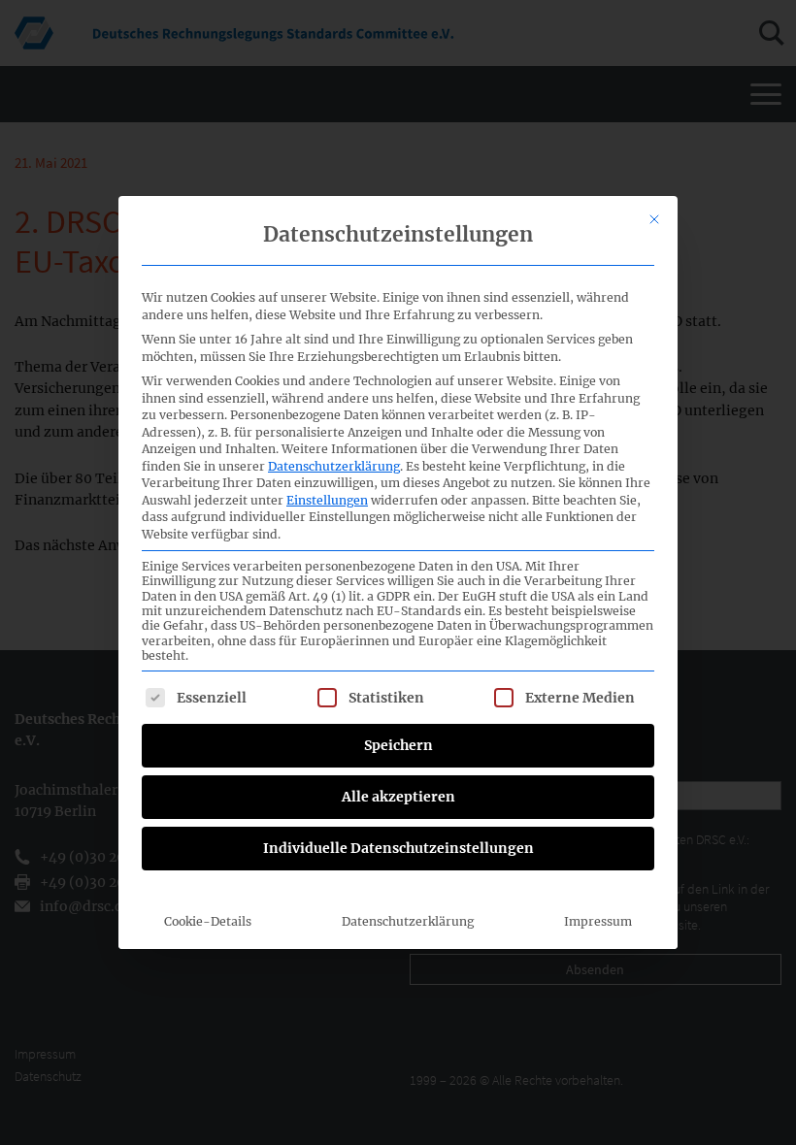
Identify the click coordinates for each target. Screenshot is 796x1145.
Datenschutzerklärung (334, 466)
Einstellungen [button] (327, 500)
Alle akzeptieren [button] (398, 796)
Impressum (598, 921)
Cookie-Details (207, 921)
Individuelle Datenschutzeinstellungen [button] (398, 848)
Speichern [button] (398, 745)
